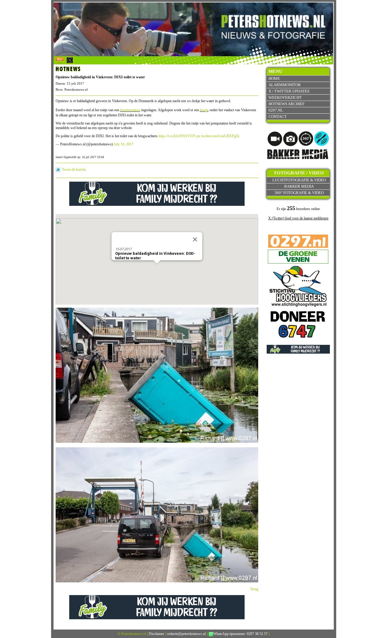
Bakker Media (299, 186)
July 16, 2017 (123, 144)
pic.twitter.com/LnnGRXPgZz (218, 136)
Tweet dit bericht (74, 169)
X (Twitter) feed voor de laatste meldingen (298, 218)
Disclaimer (156, 634)
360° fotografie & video (299, 192)
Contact (277, 116)
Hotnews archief (286, 104)
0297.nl (275, 110)
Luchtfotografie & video (299, 180)
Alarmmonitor (284, 85)
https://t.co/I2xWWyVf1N (177, 136)
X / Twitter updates (288, 91)
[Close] (195, 239)
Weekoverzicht (285, 97)
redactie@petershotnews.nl (186, 634)
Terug (254, 589)
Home (274, 78)
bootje (204, 110)
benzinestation (130, 110)
